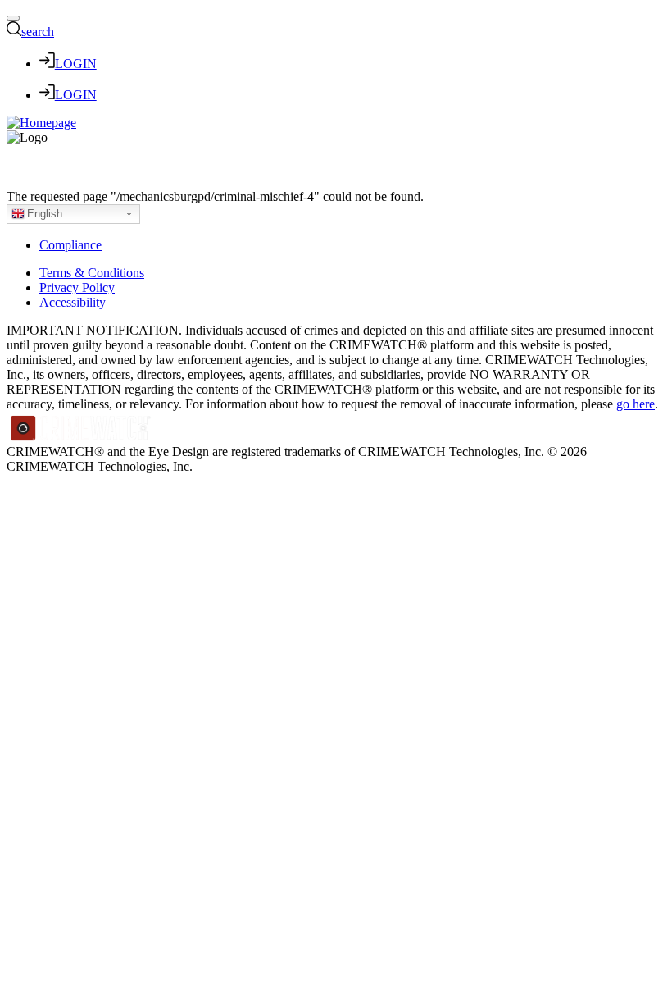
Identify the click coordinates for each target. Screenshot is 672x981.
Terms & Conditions (91, 273)
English (44, 214)
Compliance (70, 245)
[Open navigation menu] (13, 18)
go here (635, 404)
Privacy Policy (77, 287)
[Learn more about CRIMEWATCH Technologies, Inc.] (81, 437)
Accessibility (72, 302)
